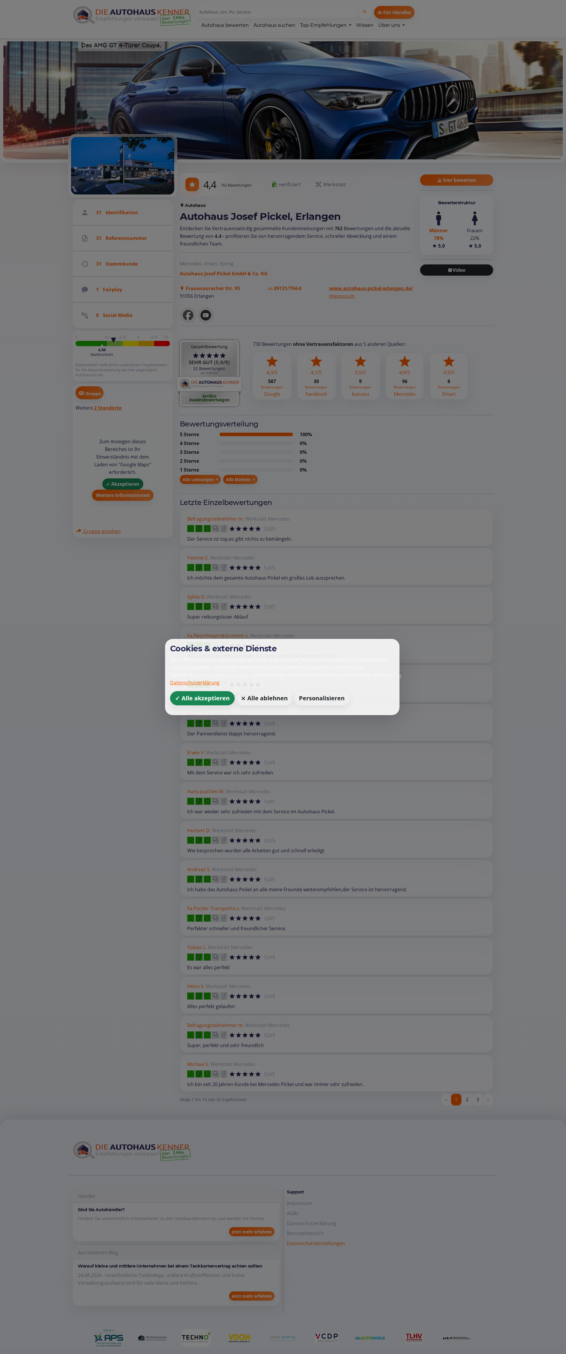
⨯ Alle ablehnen (264, 698)
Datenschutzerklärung (195, 682)
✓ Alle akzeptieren (202, 698)
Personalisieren (322, 698)
